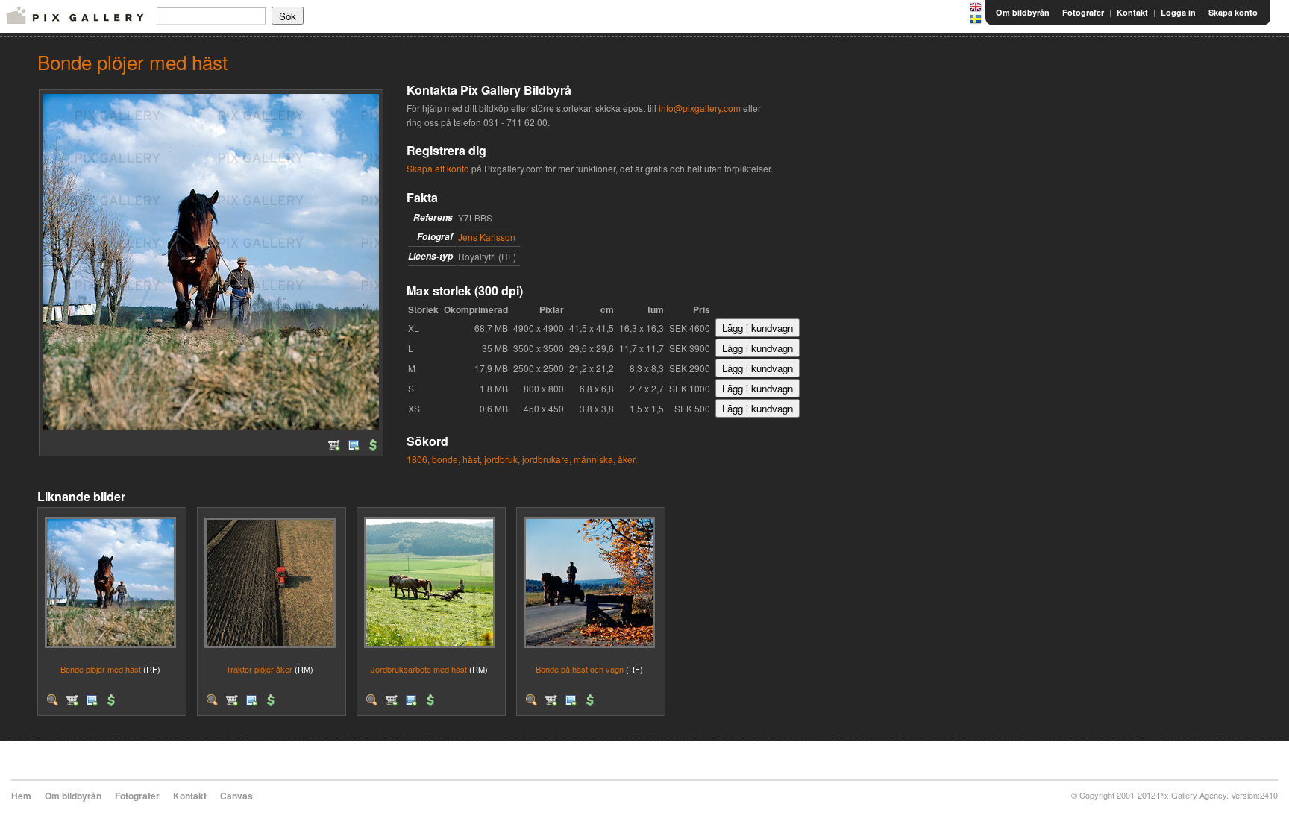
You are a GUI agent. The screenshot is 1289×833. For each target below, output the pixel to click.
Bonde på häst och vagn (580, 669)
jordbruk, (502, 459)
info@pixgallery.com (700, 107)
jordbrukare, (546, 459)
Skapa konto (1233, 12)
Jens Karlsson (486, 236)
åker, (627, 459)
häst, (472, 459)
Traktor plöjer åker (259, 669)
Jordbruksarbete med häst (419, 669)
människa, (594, 459)
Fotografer (1083, 12)
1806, (418, 459)
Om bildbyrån (1023, 12)
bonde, (446, 459)
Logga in (1178, 12)
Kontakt (1132, 12)
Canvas (236, 795)
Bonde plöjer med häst (100, 669)
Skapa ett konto (438, 168)
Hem (21, 795)
